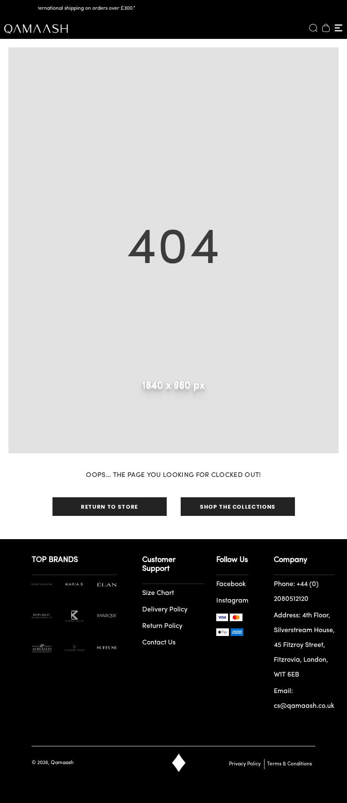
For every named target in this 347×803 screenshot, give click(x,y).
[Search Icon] (313, 28)
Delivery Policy (164, 609)
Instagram (232, 600)
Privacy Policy (245, 764)
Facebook (231, 584)
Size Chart (158, 593)
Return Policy (162, 626)
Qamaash (62, 762)
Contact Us (159, 642)
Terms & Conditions (288, 764)
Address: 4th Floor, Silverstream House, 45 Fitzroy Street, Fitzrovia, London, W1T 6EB (304, 645)
